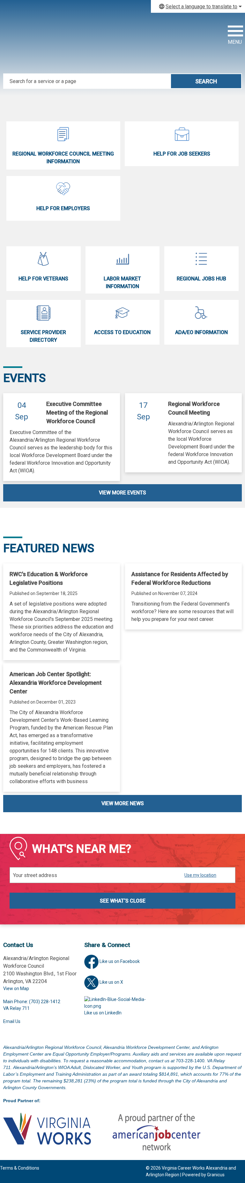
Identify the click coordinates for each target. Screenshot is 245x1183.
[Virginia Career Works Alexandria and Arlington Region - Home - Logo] (45, 43)
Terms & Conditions (19, 1168)
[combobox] (198, 6)
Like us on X (111, 982)
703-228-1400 (190, 1060)
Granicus (216, 1174)
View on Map (16, 988)
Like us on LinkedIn (103, 1012)
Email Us (11, 1021)
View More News (122, 803)
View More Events (122, 493)
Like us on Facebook (120, 961)
